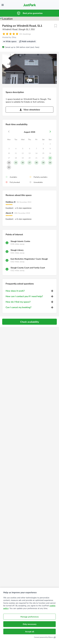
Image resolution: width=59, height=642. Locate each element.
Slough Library (17, 250)
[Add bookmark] (55, 26)
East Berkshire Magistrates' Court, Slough (29, 259)
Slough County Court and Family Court (28, 267)
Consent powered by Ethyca (43, 637)
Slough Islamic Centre (20, 241)
